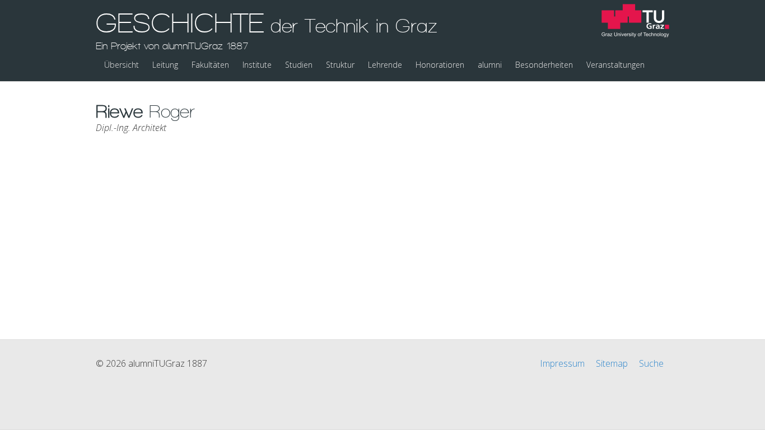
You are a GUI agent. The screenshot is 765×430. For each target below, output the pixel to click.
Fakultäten (210, 64)
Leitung (165, 64)
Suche (651, 363)
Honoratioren (440, 64)
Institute (257, 64)
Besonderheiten (544, 64)
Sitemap (612, 363)
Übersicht (121, 64)
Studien (298, 64)
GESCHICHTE (266, 30)
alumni (490, 64)
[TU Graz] (635, 22)
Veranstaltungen (615, 64)
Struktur (340, 64)
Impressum (562, 363)
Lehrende (385, 64)
